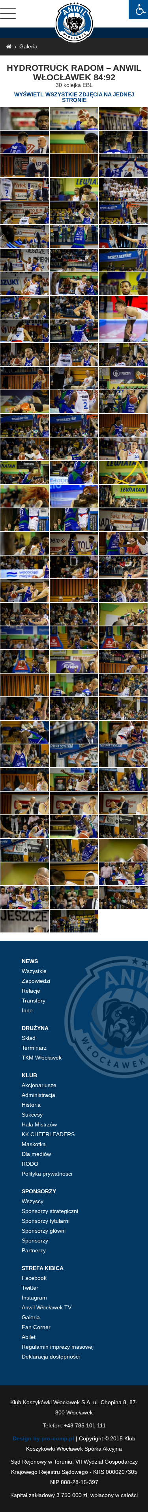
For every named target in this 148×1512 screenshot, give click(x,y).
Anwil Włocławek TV (46, 1307)
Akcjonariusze (39, 1085)
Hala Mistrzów (39, 1124)
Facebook (34, 1278)
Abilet (29, 1337)
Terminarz (34, 1048)
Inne (27, 1010)
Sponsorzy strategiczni (50, 1211)
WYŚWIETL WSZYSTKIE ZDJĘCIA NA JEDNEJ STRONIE (74, 97)
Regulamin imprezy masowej (58, 1347)
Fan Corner (36, 1327)
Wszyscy (32, 1201)
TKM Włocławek (42, 1057)
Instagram (34, 1297)
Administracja (38, 1095)
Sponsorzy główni (44, 1231)
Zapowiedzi (36, 981)
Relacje (31, 991)
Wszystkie (34, 971)
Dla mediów (36, 1154)
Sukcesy (32, 1114)
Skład (29, 1038)
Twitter (30, 1288)
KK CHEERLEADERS (48, 1134)
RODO (30, 1164)
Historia (31, 1105)
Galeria (28, 46)
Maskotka (34, 1144)
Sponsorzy (35, 1240)
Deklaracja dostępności (51, 1356)
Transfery (33, 1000)
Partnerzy (34, 1250)
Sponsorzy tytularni (45, 1221)
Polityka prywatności (47, 1173)
